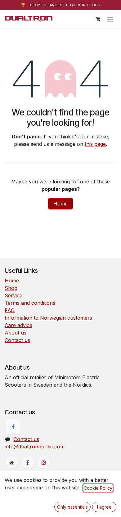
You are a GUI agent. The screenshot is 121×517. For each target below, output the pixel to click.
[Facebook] (13, 426)
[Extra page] (12, 462)
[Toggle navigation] (110, 18)
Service (13, 295)
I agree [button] (104, 507)
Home (60, 203)
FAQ (10, 310)
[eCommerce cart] (98, 19)
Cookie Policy (98, 488)
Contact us (17, 340)
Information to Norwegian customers (48, 318)
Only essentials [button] (72, 507)
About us (15, 333)
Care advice (18, 325)
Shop (11, 288)
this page (95, 144)
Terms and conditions (30, 303)
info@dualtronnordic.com (35, 446)
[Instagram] (44, 462)
